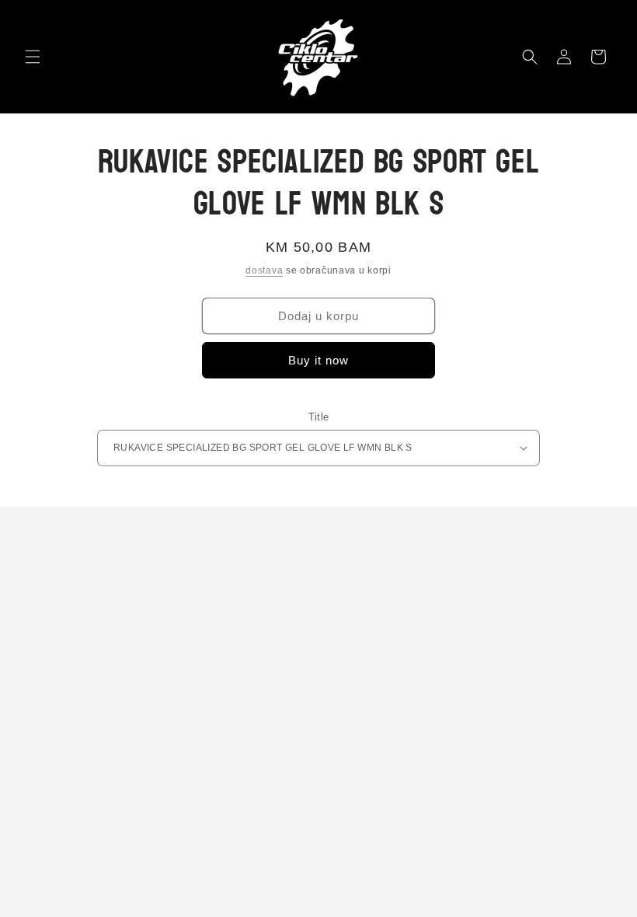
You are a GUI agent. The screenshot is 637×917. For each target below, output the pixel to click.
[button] (33, 57)
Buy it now (318, 360)
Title (318, 417)
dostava (264, 270)
